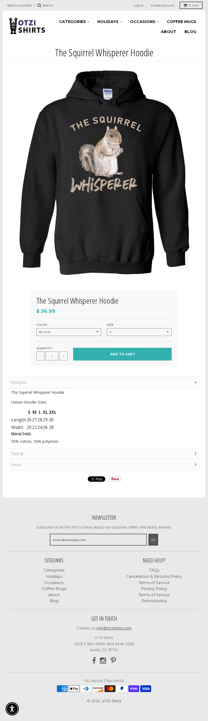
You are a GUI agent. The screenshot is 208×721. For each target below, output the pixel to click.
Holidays (108, 21)
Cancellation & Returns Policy (154, 576)
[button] (12, 709)
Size (110, 325)
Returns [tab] (16, 464)
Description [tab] (18, 382)
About (168, 31)
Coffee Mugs (181, 21)
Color (41, 325)
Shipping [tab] (17, 453)
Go (153, 540)
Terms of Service (154, 582)
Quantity (44, 348)
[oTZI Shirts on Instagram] (103, 661)
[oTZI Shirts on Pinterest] (113, 661)
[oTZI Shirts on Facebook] (94, 661)
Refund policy (154, 600)
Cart (193, 5)
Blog (190, 31)
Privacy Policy (154, 588)
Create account (162, 5)
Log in (139, 5)
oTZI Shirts (111, 700)
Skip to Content (19, 5)
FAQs (154, 570)
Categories (72, 21)
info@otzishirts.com (114, 628)
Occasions (142, 21)
